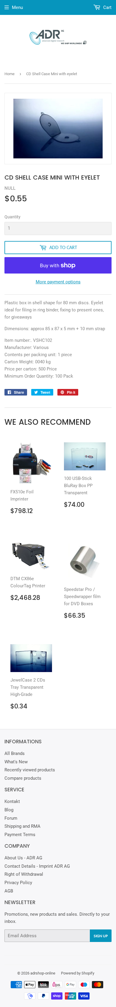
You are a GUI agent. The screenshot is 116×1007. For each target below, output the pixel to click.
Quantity (12, 216)
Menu (17, 7)
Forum (10, 818)
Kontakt (12, 801)
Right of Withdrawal (23, 874)
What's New (16, 761)
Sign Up (101, 936)
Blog (8, 810)
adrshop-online (42, 973)
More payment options (58, 282)
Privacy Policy (18, 882)
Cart (107, 7)
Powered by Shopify (77, 973)
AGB (8, 891)
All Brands (14, 753)
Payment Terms (19, 834)
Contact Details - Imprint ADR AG (37, 866)
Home (9, 74)
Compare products (22, 778)
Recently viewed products (29, 770)
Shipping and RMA (22, 826)
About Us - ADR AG (23, 858)
